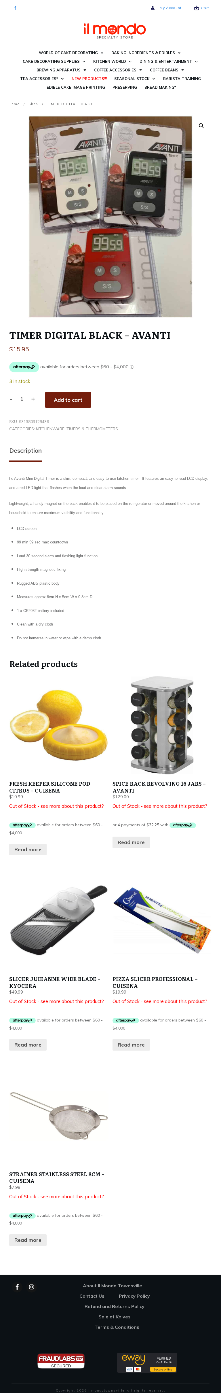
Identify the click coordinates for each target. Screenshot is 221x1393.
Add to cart (68, 400)
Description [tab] (25, 450)
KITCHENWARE (50, 428)
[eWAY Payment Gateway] (147, 1362)
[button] (201, 126)
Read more (27, 849)
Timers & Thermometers (92, 428)
